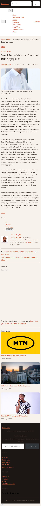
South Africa (6, 52)
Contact (37, 21)
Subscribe (32, 446)
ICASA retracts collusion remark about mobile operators (15, 386)
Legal (4, 481)
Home (3, 39)
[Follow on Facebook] (6, 494)
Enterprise (6, 460)
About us (5, 477)
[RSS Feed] (15, 494)
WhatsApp (9, 227)
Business (5, 457)
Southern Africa (7, 467)
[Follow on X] (3, 494)
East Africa (6, 462)
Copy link (9, 229)
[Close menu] (10, 10)
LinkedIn (8, 224)
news (3, 213)
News (9, 39)
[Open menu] (3, 21)
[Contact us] (18, 494)
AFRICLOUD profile (8, 484)
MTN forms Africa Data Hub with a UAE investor (13, 356)
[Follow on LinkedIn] (8, 494)
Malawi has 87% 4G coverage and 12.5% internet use (14, 416)
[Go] (36, 3)
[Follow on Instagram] (10, 494)
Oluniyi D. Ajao (6, 64)
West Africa (6, 465)
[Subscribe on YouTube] (13, 494)
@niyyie (28, 242)
